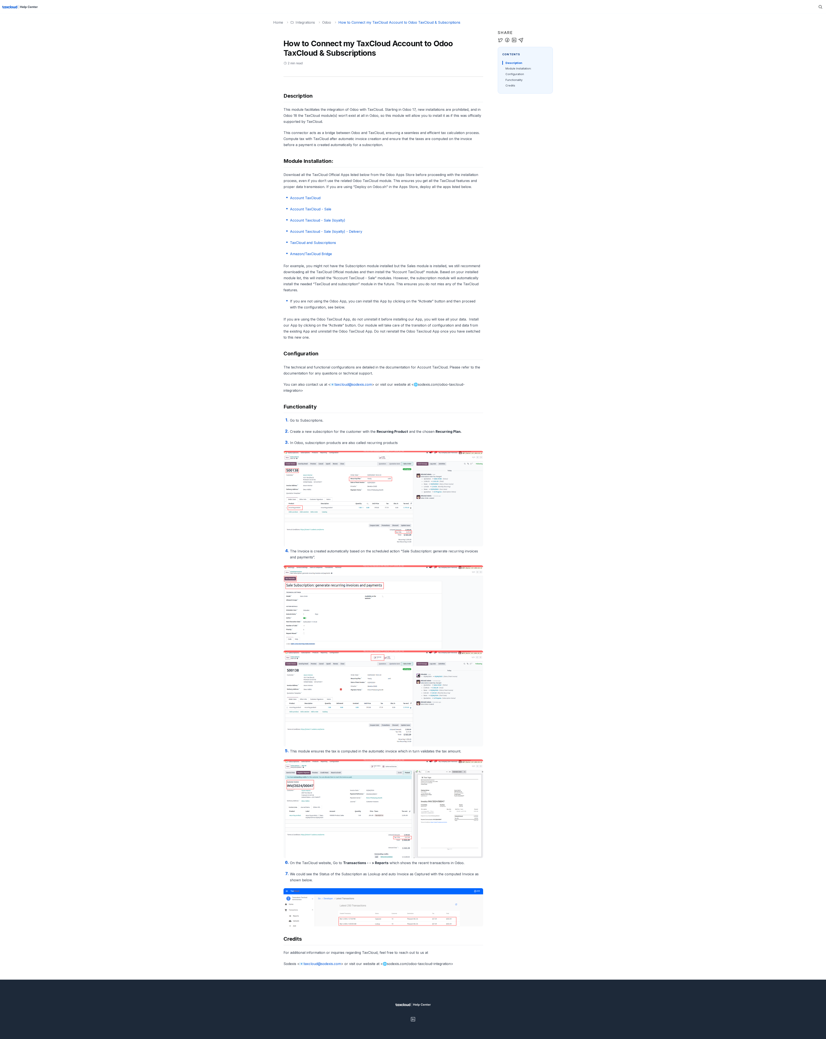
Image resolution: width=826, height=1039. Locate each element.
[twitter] (500, 40)
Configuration (514, 74)
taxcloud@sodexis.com (353, 384)
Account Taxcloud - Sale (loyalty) (317, 220)
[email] (521, 40)
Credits (510, 85)
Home (278, 22)
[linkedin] (514, 40)
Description (513, 63)
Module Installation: (518, 68)
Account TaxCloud (305, 198)
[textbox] (383, 530)
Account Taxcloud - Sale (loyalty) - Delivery (326, 231)
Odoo (326, 22)
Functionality (513, 80)
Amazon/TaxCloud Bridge (311, 254)
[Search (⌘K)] (820, 7)
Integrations (305, 22)
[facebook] (507, 40)
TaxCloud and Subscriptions (313, 242)
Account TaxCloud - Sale (310, 209)
